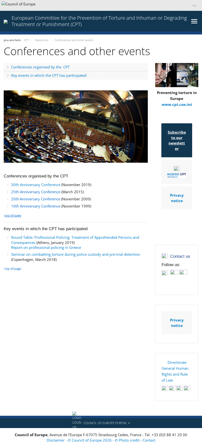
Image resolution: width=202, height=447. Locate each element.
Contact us (180, 256)
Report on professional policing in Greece (46, 247)
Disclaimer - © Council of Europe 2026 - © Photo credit (93, 440)
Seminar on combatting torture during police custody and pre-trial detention (75, 254)
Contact (149, 440)
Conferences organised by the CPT (40, 66)
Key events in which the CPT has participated (48, 75)
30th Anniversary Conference (35, 184)
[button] (101, 5)
